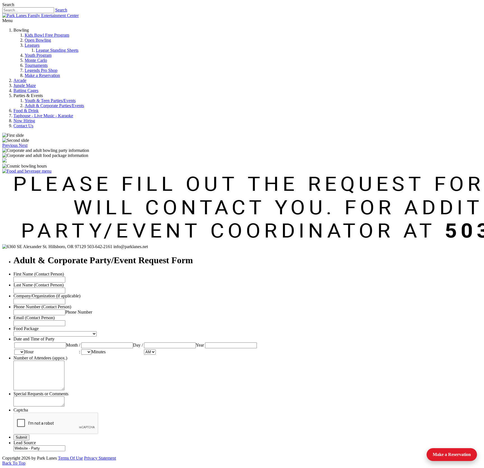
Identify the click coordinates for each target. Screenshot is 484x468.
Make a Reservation (42, 75)
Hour (29, 351)
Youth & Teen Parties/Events (50, 100)
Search (61, 10)
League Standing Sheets (57, 50)
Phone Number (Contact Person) (42, 306)
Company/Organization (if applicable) (46, 295)
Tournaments (36, 65)
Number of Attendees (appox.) (40, 358)
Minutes (98, 351)
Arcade (19, 80)
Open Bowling (38, 40)
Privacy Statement (100, 458)
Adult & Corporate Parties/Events (54, 105)
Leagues (32, 45)
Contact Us (23, 125)
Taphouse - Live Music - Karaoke (43, 115)
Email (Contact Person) (34, 317)
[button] (10, 145)
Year (200, 345)
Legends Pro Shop (41, 70)
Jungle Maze (24, 85)
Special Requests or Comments (40, 393)
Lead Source (24, 442)
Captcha (20, 410)
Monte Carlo (36, 60)
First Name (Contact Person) (38, 274)
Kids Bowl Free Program (47, 35)
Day (137, 345)
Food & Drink (26, 110)
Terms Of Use (70, 458)
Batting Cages (25, 90)
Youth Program (38, 55)
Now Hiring (24, 120)
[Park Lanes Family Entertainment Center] (40, 15)
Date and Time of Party (34, 339)
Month (72, 345)
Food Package (26, 328)
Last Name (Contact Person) (38, 285)
